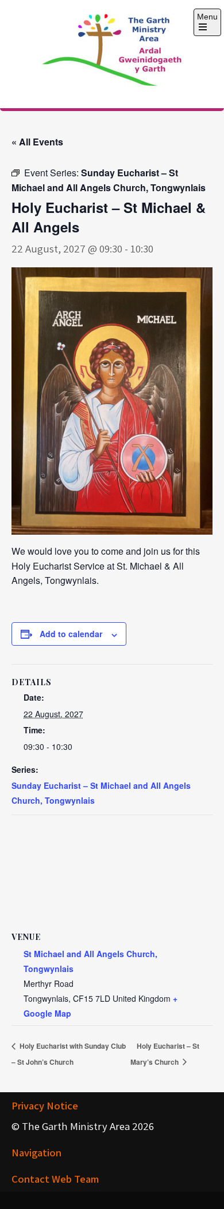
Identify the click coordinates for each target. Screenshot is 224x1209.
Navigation (36, 1152)
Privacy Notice (44, 1105)
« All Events (37, 141)
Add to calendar (71, 633)
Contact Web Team (55, 1179)
